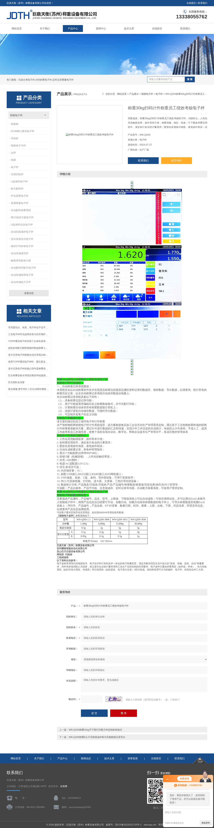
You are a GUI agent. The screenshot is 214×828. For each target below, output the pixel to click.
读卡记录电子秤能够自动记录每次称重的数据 (28, 354)
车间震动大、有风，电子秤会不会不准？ (28, 327)
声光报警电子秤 (19, 195)
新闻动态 (86, 758)
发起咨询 (206, 823)
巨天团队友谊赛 (16, 382)
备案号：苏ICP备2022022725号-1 (124, 824)
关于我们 (45, 28)
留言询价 (176, 160)
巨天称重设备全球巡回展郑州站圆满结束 (28, 375)
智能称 (14, 124)
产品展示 (134, 94)
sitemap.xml (150, 824)
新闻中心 (101, 28)
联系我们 (202, 3)
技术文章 (129, 28)
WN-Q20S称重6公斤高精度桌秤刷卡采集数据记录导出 (97, 737)
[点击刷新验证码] (113, 699)
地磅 (13, 159)
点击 (45, 115)
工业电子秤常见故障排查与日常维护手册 (28, 334)
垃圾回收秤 (17, 174)
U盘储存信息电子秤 (22, 224)
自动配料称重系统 (21, 210)
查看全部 (29, 293)
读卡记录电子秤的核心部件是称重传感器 (28, 368)
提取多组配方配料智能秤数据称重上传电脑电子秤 (28, 348)
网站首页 (17, 28)
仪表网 (63, 786)
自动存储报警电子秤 (22, 274)
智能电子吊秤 (18, 145)
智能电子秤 (16, 115)
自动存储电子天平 (21, 282)
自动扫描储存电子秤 (22, 231)
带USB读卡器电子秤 (22, 217)
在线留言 (191, 3)
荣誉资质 (133, 758)
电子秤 (14, 167)
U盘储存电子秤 (19, 181)
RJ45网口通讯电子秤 (22, 131)
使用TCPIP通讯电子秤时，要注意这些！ (28, 361)
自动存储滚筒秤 (19, 253)
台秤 (13, 152)
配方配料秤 (17, 188)
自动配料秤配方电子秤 (23, 267)
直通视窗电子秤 (19, 203)
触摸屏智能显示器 (21, 260)
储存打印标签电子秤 (22, 246)
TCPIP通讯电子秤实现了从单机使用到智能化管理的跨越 (28, 341)
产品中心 (73, 28)
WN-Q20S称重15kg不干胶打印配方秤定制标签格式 (95, 729)
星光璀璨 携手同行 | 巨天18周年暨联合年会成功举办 (28, 389)
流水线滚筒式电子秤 (22, 239)
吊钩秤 (14, 138)
